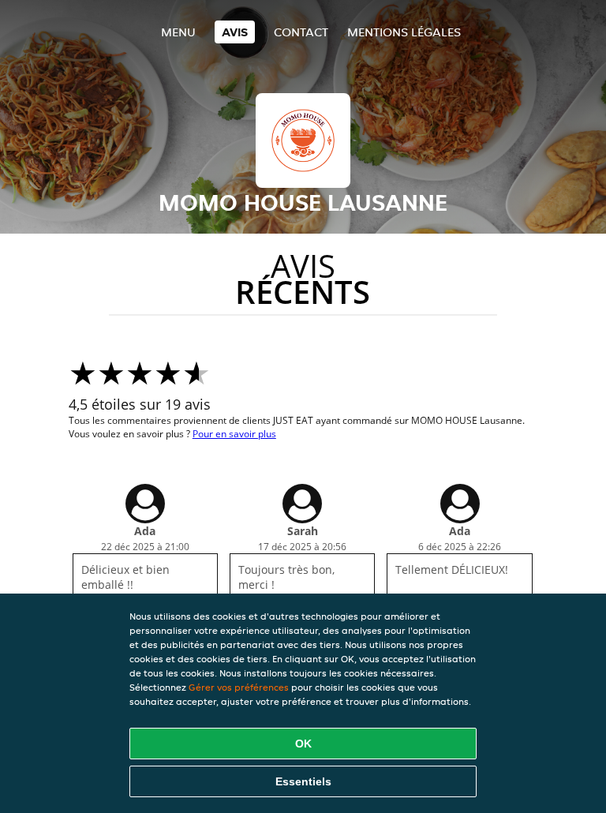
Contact (301, 32)
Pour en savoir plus (234, 433)
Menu (178, 32)
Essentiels (303, 781)
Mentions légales (404, 32)
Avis (235, 32)
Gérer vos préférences (239, 687)
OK (303, 743)
